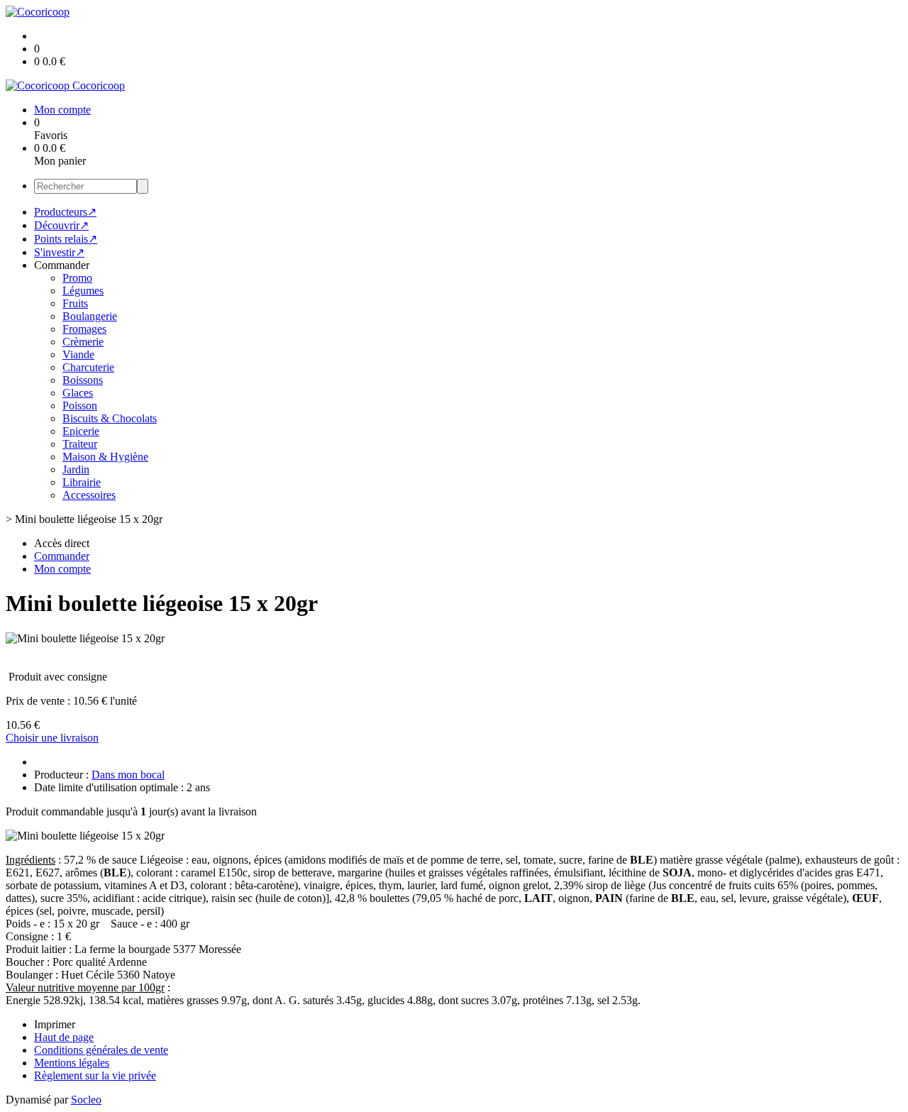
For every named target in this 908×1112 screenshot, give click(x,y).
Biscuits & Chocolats (109, 418)
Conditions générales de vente (101, 1050)
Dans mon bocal (128, 775)
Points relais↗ (65, 239)
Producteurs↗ (65, 212)
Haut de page (64, 1037)
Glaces (77, 393)
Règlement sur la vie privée (95, 1075)
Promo (77, 278)
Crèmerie (83, 342)
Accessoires (89, 495)
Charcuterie (88, 367)
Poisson (79, 406)
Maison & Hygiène (105, 457)
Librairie (81, 482)
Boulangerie (89, 316)
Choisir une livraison (52, 738)
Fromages (84, 329)
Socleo (86, 1100)
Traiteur (79, 444)
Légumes (83, 291)
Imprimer (54, 1024)
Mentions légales (71, 1063)
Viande (78, 354)
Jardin (75, 469)
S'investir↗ (59, 252)
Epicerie (80, 431)
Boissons (82, 380)
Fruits (75, 303)
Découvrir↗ (61, 225)
